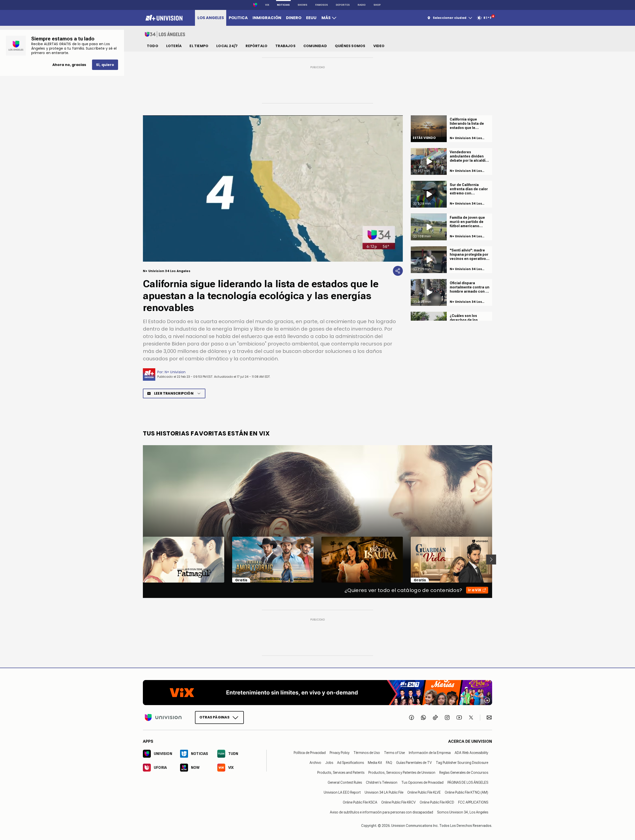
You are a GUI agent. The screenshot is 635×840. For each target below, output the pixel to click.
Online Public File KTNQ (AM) (466, 792)
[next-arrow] (491, 559)
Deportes (343, 4)
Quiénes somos (350, 45)
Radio (362, 4)
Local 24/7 (227, 45)
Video (379, 45)
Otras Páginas (214, 717)
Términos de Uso (366, 752)
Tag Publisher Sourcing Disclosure (462, 762)
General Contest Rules (345, 782)
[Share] (398, 271)
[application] (273, 188)
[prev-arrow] (140, 559)
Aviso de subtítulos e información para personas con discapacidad (381, 812)
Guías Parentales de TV (414, 762)
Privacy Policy (339, 752)
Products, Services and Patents (340, 772)
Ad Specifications (350, 762)
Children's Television (381, 782)
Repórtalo (256, 45)
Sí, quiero (105, 64)
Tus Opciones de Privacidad (422, 782)
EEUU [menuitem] (311, 18)
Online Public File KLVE (424, 792)
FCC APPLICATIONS (473, 802)
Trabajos (285, 45)
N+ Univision (175, 372)
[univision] (163, 18)
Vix (267, 4)
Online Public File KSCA (360, 802)
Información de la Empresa (430, 752)
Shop (377, 4)
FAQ (389, 762)
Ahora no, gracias (69, 64)
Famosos (321, 4)
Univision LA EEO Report (342, 792)
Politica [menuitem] (238, 18)
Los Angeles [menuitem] (210, 18)
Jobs (329, 762)
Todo (152, 45)
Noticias (283, 4)
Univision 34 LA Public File (384, 792)
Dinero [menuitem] (293, 18)
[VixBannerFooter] (317, 692)
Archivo (315, 762)
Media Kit (375, 762)
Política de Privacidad (310, 752)
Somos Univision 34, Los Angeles (462, 812)
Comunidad (315, 45)
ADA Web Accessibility (471, 752)
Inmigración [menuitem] (267, 18)
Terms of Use (394, 752)
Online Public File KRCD (437, 802)
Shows (302, 4)
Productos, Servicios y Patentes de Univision (401, 772)
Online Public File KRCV (398, 802)
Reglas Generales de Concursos (463, 772)
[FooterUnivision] (163, 717)
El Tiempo (199, 45)
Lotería (174, 45)
